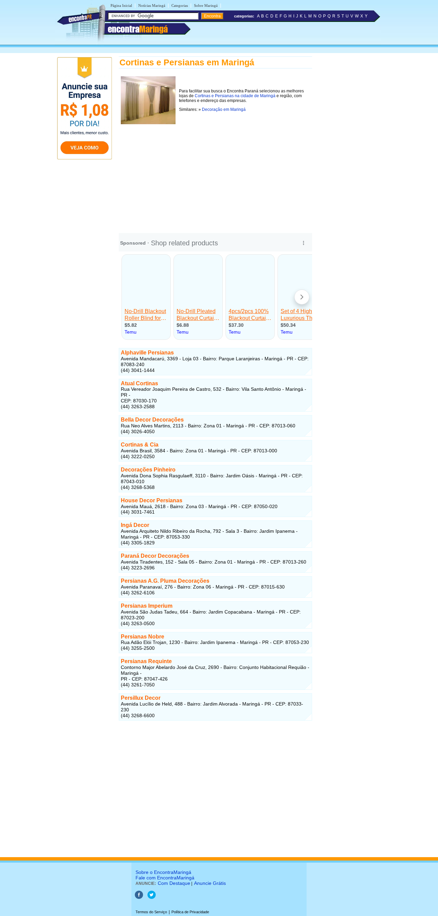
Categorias (179, 5)
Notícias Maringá (151, 5)
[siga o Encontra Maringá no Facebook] (139, 897)
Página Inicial (121, 5)
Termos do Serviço (151, 912)
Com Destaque (174, 883)
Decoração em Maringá (224, 109)
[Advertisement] (215, 174)
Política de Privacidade (190, 912)
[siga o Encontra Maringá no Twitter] (151, 897)
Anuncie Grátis (210, 883)
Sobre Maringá (206, 5)
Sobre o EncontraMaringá (163, 872)
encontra (138, 29)
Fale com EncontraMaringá (165, 877)
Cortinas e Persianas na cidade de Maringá (235, 95)
